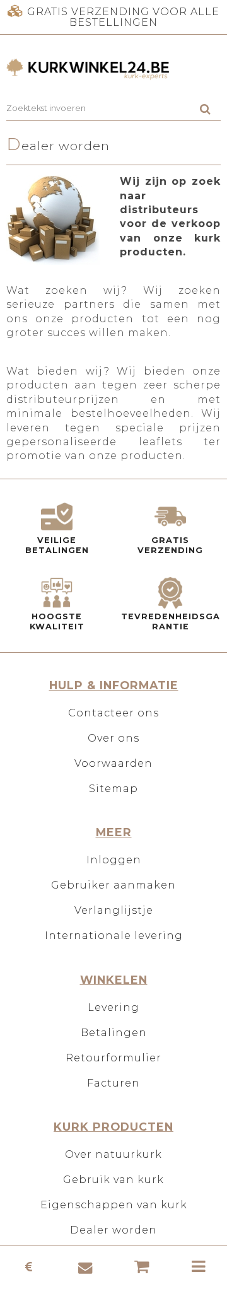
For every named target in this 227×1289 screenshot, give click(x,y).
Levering (113, 1007)
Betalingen (114, 1033)
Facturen (113, 1083)
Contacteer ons (113, 713)
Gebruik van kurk (113, 1180)
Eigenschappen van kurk (113, 1205)
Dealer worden (113, 1230)
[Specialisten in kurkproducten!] (113, 70)
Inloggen (113, 860)
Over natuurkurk (113, 1154)
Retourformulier (113, 1058)
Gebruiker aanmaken (113, 885)
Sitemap (113, 789)
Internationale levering (114, 936)
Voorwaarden (113, 763)
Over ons (113, 738)
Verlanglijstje (113, 910)
